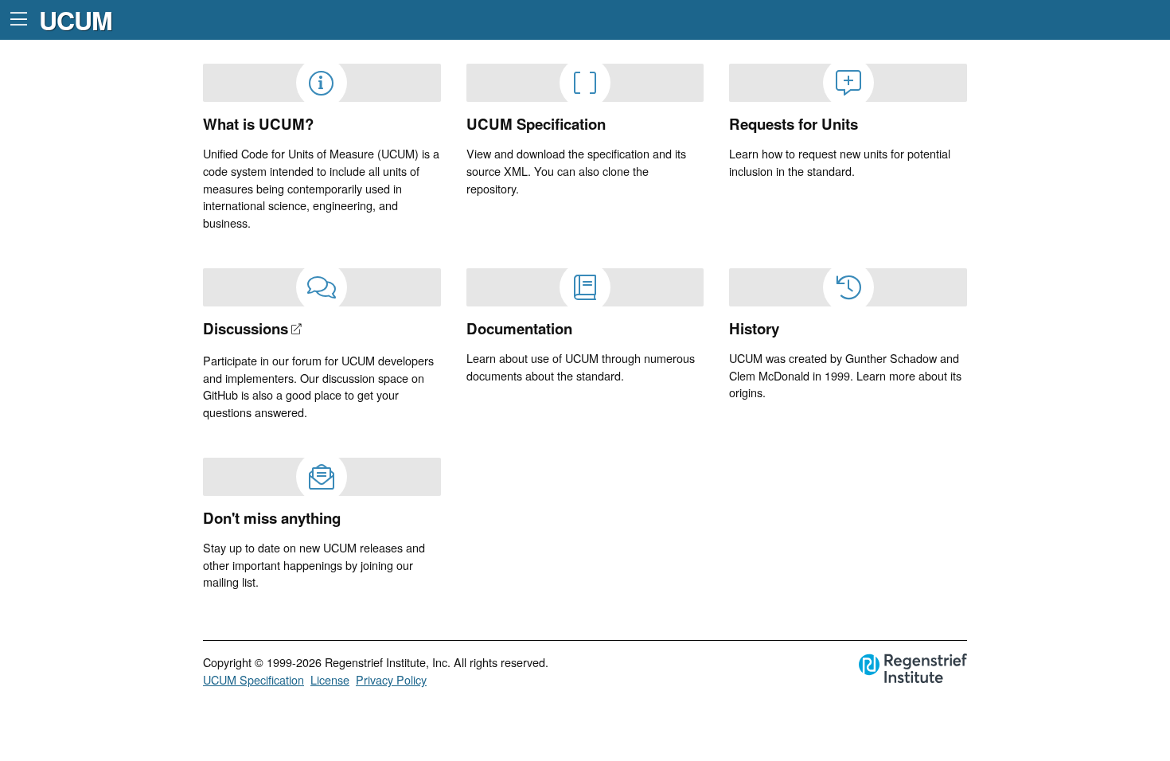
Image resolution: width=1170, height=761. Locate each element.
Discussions (245, 328)
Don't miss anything (272, 518)
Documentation (519, 328)
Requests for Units (793, 124)
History (754, 328)
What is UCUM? (258, 124)
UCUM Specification (536, 124)
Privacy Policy (391, 679)
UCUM (75, 20)
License (329, 679)
